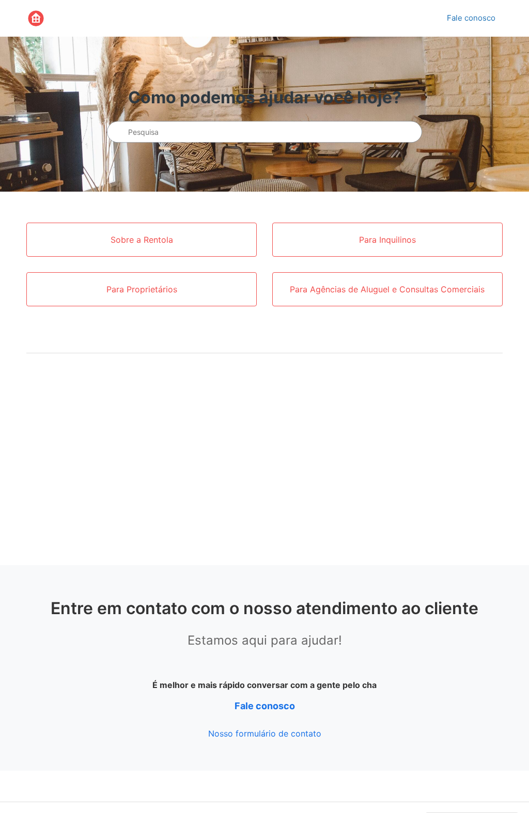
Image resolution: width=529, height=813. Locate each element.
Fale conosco (471, 18)
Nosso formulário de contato (264, 733)
